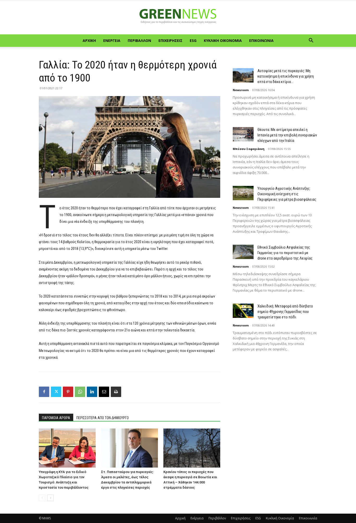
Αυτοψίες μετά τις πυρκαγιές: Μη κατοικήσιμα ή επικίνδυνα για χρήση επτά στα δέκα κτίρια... (285, 76)
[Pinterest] (68, 392)
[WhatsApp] (80, 392)
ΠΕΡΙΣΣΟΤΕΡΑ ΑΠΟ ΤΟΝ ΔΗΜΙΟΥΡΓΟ (102, 418)
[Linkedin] (92, 392)
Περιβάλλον (139, 40)
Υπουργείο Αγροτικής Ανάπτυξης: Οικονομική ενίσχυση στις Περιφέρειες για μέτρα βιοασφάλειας (286, 194)
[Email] (104, 392)
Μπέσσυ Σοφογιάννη (249, 149)
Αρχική (89, 40)
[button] (311, 41)
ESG (193, 40)
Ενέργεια (111, 40)
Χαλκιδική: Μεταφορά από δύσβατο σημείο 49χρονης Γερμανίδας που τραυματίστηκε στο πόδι (285, 311)
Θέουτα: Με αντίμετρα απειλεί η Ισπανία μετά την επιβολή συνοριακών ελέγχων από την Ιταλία (287, 135)
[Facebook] (44, 392)
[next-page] (50, 498)
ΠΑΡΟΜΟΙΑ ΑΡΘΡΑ (56, 418)
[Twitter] (56, 392)
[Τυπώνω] (116, 392)
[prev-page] (42, 498)
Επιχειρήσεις (170, 40)
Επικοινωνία (261, 40)
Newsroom (241, 90)
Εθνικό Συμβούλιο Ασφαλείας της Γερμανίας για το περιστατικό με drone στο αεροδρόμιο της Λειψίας (284, 253)
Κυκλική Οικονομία (223, 40)
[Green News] (178, 17)
